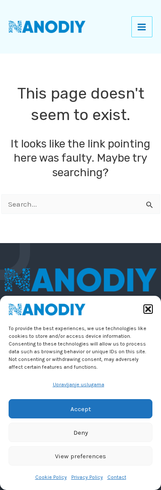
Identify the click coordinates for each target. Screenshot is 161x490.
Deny (80, 432)
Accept (80, 409)
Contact (116, 477)
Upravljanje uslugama (78, 385)
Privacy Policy (87, 477)
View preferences (80, 456)
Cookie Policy (51, 477)
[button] (148, 309)
